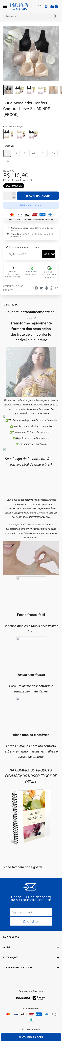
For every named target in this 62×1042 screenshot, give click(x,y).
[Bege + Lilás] (21, 134)
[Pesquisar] (54, 16)
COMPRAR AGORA (39, 195)
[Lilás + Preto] (33, 134)
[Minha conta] (39, 6)
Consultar (48, 254)
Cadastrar (31, 921)
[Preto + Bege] (8, 134)
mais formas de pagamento (20, 180)
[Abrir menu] (5, 6)
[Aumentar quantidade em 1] (14, 194)
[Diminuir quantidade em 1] (14, 197)
